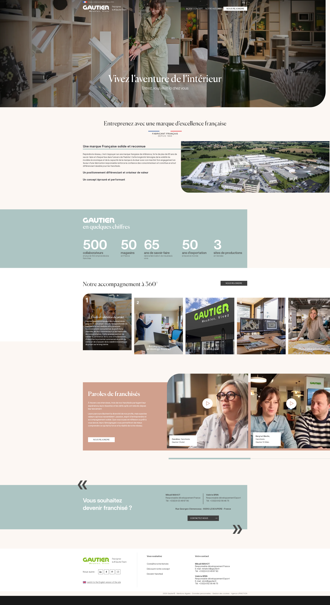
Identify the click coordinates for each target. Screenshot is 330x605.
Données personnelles (201, 593)
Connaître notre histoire (157, 564)
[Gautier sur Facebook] (106, 571)
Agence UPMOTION (239, 593)
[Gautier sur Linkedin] (100, 571)
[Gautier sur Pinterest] (112, 571)
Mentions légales (184, 593)
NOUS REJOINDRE (234, 283)
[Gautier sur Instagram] (118, 571)
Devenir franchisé (155, 574)
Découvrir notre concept (158, 569)
